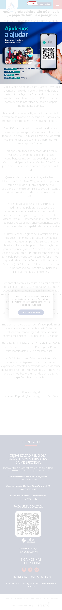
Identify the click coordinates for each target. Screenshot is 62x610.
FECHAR (32, 3)
